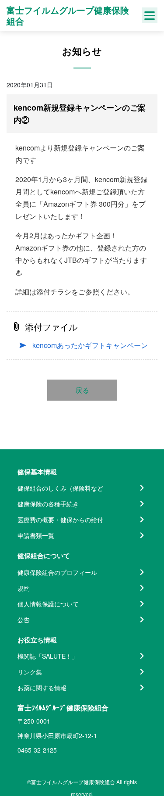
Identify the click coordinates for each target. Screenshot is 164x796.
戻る (82, 390)
